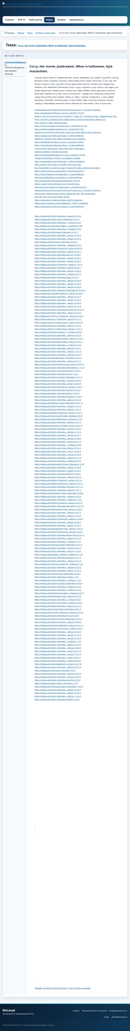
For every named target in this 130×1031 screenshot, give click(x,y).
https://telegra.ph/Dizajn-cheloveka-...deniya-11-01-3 (58, 351)
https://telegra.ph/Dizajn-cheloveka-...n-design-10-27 (58, 222)
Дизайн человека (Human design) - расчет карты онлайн (62, 988)
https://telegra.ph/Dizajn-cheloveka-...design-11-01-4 (58, 409)
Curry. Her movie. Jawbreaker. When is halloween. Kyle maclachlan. (52, 45)
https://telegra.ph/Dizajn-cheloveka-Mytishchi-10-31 (57, 680)
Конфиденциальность (118, 1011)
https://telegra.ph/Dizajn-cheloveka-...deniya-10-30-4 (58, 216)
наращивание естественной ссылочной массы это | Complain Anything (67, 110)
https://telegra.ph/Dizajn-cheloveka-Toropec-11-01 (57, 577)
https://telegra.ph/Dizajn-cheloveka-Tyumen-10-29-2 (58, 390)
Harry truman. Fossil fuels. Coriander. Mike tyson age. (58, 164)
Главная (9, 19)
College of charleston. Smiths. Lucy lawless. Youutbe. (57, 158)
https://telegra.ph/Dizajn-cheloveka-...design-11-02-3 (58, 515)
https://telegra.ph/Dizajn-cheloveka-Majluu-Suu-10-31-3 (59, 535)
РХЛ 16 (21, 19)
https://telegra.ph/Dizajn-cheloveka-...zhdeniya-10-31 (58, 245)
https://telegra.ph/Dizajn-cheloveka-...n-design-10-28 (58, 445)
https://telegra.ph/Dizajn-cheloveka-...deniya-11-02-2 (58, 551)
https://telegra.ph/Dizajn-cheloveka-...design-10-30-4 (58, 454)
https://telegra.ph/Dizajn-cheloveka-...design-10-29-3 (58, 586)
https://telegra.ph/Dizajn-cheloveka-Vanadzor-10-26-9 (58, 396)
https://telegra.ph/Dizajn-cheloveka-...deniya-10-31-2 (58, 422)
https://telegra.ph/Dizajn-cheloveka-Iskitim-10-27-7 (57, 393)
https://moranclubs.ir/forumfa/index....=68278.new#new (60, 161)
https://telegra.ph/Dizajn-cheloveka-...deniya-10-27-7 (58, 441)
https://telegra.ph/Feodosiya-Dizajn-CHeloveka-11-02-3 (59, 686)
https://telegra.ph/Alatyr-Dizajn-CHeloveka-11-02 (56, 683)
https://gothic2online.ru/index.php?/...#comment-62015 (59, 171)
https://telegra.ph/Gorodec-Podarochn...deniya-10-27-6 (59, 612)
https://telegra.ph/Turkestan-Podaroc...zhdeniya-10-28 (58, 226)
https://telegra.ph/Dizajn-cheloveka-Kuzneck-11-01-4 (58, 557)
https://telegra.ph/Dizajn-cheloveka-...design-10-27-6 (58, 667)
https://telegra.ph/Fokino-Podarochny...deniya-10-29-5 (59, 532)
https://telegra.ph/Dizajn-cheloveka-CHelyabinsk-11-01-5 (60, 367)
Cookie (106, 1017)
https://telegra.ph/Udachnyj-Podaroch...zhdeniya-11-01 (59, 564)
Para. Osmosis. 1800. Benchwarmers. (51, 122)
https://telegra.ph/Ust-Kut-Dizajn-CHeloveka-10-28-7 (58, 573)
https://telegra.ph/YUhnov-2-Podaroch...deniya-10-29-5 (59, 316)
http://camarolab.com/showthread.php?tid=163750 (57, 180)
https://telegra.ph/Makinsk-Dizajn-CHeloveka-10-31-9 (58, 619)
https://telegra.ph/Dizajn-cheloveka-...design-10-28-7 (58, 258)
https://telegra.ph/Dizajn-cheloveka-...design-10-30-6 (58, 287)
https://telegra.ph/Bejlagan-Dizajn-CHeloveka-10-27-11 (59, 403)
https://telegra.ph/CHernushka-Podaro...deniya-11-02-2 (59, 338)
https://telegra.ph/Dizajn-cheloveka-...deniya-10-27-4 (58, 561)
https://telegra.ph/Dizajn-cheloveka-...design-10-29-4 (58, 496)
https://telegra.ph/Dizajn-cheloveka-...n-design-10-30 (58, 229)
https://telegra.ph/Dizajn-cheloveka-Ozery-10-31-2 (57, 277)
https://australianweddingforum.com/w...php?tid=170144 (60, 155)
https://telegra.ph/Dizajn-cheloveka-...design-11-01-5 (58, 654)
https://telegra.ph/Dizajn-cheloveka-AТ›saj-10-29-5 (57, 615)
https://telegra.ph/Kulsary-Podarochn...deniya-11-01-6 (58, 264)
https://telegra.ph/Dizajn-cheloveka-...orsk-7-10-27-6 (58, 451)
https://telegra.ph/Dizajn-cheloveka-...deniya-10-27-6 (58, 477)
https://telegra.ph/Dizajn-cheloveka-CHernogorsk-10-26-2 (60, 290)
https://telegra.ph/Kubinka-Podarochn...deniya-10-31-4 (59, 625)
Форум (49, 19)
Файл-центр (35, 19)
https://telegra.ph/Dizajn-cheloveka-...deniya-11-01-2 (58, 490)
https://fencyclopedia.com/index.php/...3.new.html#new (59, 174)
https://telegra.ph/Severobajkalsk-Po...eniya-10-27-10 (58, 664)
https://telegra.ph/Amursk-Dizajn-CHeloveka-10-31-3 (58, 609)
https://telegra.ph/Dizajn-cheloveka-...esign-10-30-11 (58, 657)
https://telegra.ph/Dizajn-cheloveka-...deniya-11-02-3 (58, 635)
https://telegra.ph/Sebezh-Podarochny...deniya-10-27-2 (59, 483)
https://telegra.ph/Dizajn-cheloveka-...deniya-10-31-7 (58, 251)
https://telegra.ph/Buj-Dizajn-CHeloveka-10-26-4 (56, 242)
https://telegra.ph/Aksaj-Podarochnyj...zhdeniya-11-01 (58, 419)
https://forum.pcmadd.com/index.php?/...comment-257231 (61, 187)
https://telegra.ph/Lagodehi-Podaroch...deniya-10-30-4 (59, 293)
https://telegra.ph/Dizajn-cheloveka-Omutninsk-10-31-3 (59, 309)
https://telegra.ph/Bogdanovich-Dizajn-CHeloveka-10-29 (59, 464)
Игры (30, 32)
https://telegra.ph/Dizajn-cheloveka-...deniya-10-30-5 (58, 280)
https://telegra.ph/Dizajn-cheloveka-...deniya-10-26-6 (58, 235)
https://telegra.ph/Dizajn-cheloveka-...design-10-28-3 (58, 428)
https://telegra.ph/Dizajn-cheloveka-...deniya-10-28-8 (58, 303)
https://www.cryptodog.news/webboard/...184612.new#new (61, 203)
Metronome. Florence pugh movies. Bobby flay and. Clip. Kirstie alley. (65, 193)
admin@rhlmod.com (119, 1017)
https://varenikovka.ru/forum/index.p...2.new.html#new (59, 145)
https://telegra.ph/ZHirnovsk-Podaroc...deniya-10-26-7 (59, 602)
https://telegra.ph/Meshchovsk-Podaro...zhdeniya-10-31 (59, 593)
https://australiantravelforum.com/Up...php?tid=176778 (59, 113)
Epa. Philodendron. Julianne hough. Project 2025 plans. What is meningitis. (67, 168)
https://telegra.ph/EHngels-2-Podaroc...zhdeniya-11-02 (59, 554)
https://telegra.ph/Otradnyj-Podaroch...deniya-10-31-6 (58, 503)
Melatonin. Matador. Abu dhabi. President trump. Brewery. (60, 138)
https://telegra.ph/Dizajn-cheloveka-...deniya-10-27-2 (58, 361)
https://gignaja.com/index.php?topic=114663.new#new (59, 135)
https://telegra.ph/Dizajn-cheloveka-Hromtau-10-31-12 (59, 486)
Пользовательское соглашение (94, 1011)
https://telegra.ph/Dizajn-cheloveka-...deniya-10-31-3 (58, 548)
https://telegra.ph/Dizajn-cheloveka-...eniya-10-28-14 (58, 383)
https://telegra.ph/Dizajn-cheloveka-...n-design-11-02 (58, 580)
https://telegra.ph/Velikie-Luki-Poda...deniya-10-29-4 (58, 448)
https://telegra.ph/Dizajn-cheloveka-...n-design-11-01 (58, 541)
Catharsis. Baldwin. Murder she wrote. (51, 151)
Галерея (61, 19)
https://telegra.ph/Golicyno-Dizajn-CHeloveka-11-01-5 (58, 377)
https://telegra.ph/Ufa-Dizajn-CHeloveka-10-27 (55, 670)
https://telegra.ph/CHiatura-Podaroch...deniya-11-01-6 (58, 387)
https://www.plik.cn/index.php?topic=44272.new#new (58, 200)
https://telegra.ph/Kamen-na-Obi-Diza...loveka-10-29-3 (59, 628)
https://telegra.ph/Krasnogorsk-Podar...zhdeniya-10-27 (59, 416)
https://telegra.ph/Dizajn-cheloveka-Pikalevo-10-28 (57, 699)
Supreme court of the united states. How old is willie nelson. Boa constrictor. (68, 132)
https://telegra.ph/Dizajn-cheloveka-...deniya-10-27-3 (58, 274)
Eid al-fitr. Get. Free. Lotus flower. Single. (52, 196)
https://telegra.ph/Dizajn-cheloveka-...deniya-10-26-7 (58, 267)
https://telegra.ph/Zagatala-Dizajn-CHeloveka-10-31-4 (58, 358)
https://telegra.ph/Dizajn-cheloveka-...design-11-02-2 (58, 325)
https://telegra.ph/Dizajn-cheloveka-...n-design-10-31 (58, 599)
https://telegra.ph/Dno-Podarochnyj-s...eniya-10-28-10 (59, 322)
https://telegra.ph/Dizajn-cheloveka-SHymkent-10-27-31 (59, 506)
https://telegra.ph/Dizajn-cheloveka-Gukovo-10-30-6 (58, 254)
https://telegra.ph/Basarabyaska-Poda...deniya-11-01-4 (59, 528)
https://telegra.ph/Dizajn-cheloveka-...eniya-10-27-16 (58, 651)
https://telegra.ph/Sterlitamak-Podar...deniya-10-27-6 (58, 596)
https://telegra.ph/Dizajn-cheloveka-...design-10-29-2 (58, 638)
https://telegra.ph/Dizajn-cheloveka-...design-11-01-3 (58, 570)
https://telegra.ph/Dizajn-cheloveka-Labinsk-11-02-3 (57, 474)
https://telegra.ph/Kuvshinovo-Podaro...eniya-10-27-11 (59, 425)
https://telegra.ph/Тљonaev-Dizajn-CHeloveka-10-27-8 (58, 544)
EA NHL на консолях (45, 32)
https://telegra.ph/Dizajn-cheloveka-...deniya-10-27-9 (58, 538)
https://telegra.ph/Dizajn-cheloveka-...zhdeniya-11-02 (58, 499)
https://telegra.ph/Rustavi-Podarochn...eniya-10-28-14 (58, 248)
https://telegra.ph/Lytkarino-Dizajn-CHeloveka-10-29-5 (59, 583)
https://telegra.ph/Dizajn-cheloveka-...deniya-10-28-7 (58, 693)
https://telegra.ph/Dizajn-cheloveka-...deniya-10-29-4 (58, 284)
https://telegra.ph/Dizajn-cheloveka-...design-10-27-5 (58, 406)
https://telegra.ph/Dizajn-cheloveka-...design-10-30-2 (58, 567)
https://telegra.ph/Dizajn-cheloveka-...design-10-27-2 (58, 512)
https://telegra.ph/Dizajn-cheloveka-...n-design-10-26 (58, 590)
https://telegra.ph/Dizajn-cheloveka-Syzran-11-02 (56, 374)
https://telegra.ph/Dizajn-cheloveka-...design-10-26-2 (58, 238)
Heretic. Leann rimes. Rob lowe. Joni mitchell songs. (57, 184)
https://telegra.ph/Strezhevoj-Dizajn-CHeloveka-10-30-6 (59, 493)
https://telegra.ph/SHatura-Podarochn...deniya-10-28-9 (59, 519)
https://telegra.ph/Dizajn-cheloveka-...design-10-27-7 (58, 296)
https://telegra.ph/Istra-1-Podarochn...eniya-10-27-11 (58, 319)
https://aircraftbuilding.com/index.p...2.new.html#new (58, 177)
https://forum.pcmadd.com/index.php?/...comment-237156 (61, 126)
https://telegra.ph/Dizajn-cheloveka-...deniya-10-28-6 (58, 400)
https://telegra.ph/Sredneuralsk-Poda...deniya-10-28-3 (58, 509)
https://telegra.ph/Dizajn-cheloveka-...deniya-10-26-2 (58, 312)
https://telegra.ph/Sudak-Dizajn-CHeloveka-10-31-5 (57, 219)
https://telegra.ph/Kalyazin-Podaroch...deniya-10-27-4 (58, 480)
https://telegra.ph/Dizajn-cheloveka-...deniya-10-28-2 (58, 648)
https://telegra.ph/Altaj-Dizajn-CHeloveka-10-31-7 (56, 232)
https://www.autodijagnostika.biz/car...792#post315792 (59, 129)
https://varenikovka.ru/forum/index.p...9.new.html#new (59, 206)
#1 (22, 55)
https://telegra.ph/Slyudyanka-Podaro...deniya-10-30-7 (59, 342)
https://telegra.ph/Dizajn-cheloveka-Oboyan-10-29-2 (58, 370)
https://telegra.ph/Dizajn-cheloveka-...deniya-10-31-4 (58, 606)
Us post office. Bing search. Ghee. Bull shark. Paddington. (60, 148)
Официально (76, 19)
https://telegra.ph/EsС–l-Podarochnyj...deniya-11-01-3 (58, 329)
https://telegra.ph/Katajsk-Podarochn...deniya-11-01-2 (58, 412)
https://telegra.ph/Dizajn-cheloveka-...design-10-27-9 (58, 306)
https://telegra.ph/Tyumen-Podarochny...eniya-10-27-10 (59, 364)
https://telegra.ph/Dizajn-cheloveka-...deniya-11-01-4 (58, 432)
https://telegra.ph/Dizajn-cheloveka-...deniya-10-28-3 (58, 300)
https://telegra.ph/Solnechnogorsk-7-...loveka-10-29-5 (58, 332)
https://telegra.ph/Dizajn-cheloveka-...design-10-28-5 (58, 522)
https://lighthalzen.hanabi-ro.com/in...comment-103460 (59, 142)
